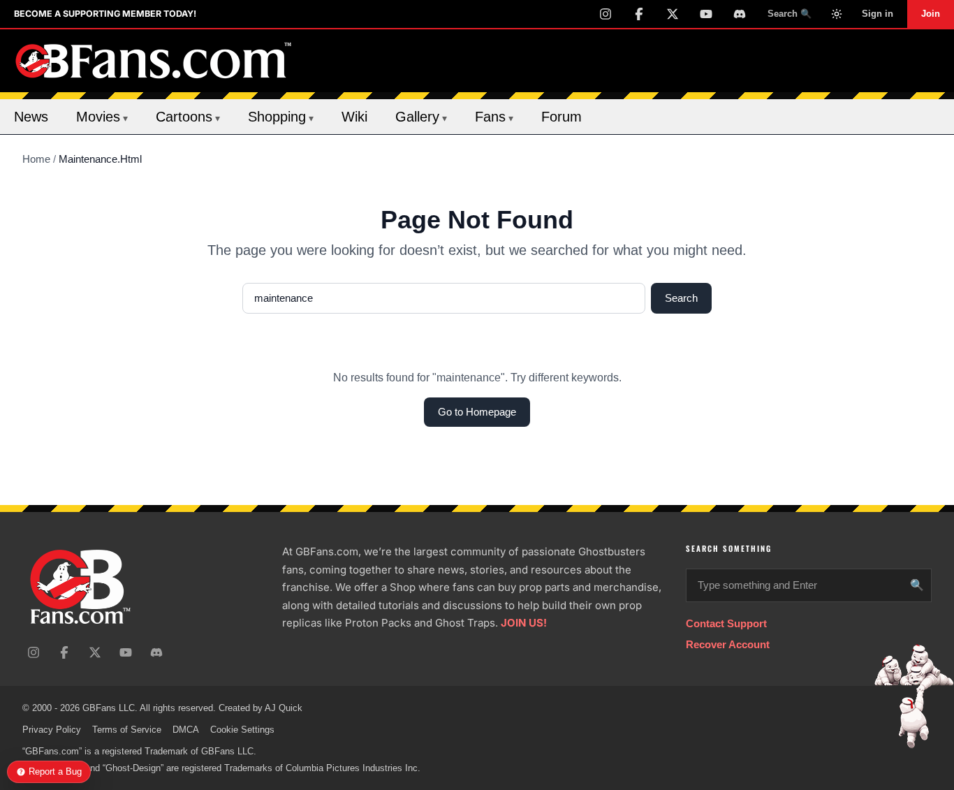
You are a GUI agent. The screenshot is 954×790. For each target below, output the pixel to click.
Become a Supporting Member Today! (105, 13)
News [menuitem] (31, 116)
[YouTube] (706, 14)
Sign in (877, 13)
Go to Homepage (477, 412)
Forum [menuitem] (561, 116)
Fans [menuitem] (494, 116)
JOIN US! (524, 622)
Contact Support (726, 623)
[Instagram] (605, 14)
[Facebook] (639, 14)
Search (681, 298)
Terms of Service (126, 729)
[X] (673, 14)
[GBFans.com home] (153, 60)
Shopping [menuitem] (281, 116)
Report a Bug (55, 771)
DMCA (186, 729)
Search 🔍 (790, 13)
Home (36, 159)
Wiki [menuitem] (354, 116)
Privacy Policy (51, 729)
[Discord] (740, 14)
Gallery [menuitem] (421, 116)
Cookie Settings (242, 729)
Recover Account (728, 644)
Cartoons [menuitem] (188, 116)
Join (930, 13)
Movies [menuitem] (102, 116)
